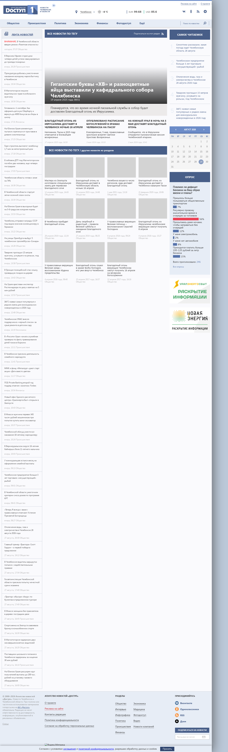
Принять (167, 748)
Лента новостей (22, 34)
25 (178, 162)
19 (184, 157)
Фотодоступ (123, 23)
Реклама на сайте (189, 4)
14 (195, 152)
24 (172, 162)
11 (178, 152)
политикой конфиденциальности (96, 748)
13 (189, 152)
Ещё (142, 23)
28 (195, 162)
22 (201, 157)
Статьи (6, 724)
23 (207, 157)
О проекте (205, 4)
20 (189, 157)
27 (189, 162)
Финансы (102, 23)
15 (201, 152)
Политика (60, 23)
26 (184, 162)
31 (172, 167)
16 (207, 152)
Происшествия (37, 23)
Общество (13, 23)
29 (201, 162)
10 (172, 152)
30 (207, 162)
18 (178, 157)
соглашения (69, 748)
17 (172, 157)
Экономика (81, 23)
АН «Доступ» (24, 707)
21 (195, 157)
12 (184, 152)
